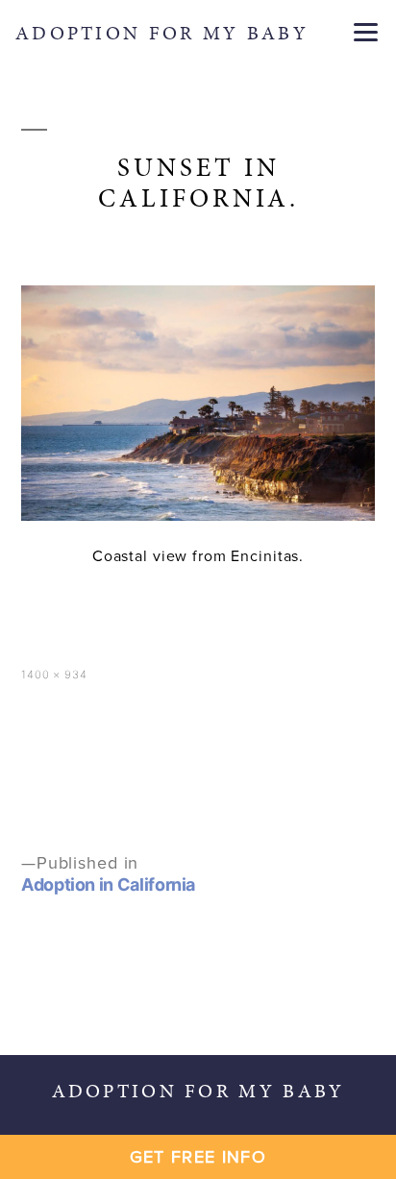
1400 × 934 (54, 674)
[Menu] (365, 31)
